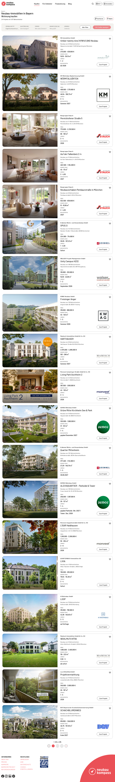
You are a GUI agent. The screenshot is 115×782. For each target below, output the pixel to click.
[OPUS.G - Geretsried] (57, 237)
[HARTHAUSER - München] (57, 350)
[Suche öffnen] (92, 4)
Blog (70, 4)
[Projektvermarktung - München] (57, 686)
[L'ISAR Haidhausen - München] (57, 537)
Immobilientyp (10, 26)
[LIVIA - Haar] (57, 573)
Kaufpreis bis (24, 26)
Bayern (3, 11)
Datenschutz (25, 764)
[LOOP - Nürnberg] (57, 612)
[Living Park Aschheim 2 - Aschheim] (57, 386)
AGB (21, 762)
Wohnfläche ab (54, 26)
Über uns (5, 759)
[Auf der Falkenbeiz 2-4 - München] (57, 165)
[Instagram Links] (6, 776)
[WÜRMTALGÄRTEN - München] (57, 92)
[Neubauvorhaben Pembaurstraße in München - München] (57, 201)
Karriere (5, 764)
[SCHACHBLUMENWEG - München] (57, 722)
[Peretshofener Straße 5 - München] (57, 130)
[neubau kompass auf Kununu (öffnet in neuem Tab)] (44, 762)
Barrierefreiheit (8, 767)
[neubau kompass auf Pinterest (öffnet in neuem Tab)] (13, 776)
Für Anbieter (47, 4)
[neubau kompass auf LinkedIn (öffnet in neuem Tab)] (10, 776)
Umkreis (66, 26)
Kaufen (37, 4)
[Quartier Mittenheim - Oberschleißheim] (57, 461)
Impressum (24, 759)
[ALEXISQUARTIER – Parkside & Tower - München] (57, 499)
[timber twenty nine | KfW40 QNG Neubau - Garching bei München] (57, 52)
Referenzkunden (8, 769)
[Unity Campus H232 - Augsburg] (57, 273)
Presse (4, 762)
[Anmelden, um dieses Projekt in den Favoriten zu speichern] (110, 39)
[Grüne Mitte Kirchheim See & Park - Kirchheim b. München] (57, 424)
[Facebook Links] (2, 776)
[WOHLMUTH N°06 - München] (57, 650)
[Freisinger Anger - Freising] (57, 313)
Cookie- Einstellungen (26, 768)
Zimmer (37, 26)
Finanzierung (60, 4)
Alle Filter (85, 27)
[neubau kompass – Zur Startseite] (8, 3)
